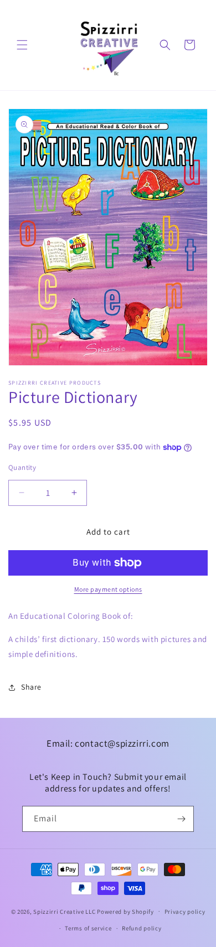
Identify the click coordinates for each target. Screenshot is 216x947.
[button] (22, 45)
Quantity (22, 467)
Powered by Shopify (125, 911)
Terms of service (88, 928)
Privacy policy (184, 911)
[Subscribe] (181, 819)
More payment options (108, 589)
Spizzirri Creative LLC (64, 911)
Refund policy (141, 928)
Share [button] (31, 687)
